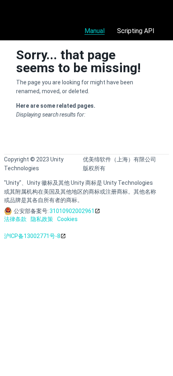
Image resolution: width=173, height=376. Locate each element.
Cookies (67, 219)
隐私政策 (42, 219)
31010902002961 (72, 211)
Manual (94, 31)
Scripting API (135, 31)
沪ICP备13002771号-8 (32, 236)
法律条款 (15, 219)
